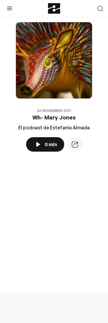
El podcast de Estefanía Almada (54, 128)
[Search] (100, 8)
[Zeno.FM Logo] (54, 8)
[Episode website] (75, 144)
